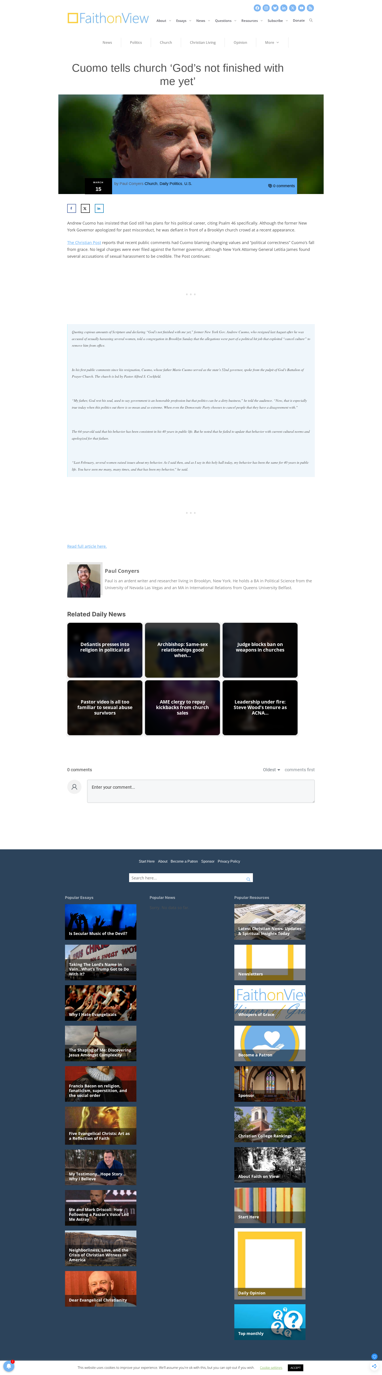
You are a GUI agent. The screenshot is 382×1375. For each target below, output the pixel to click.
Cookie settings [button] (271, 1367)
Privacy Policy (229, 861)
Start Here (147, 861)
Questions (223, 20)
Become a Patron (184, 861)
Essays (181, 20)
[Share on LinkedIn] (99, 208)
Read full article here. (87, 546)
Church (151, 183)
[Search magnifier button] (248, 877)
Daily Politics (171, 183)
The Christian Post (84, 242)
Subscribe (275, 20)
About (161, 20)
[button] (311, 20)
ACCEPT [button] (295, 1368)
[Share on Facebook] (71, 208)
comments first (300, 769)
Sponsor (207, 861)
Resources (249, 20)
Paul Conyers (131, 183)
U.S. (188, 183)
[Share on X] (85, 208)
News (200, 20)
